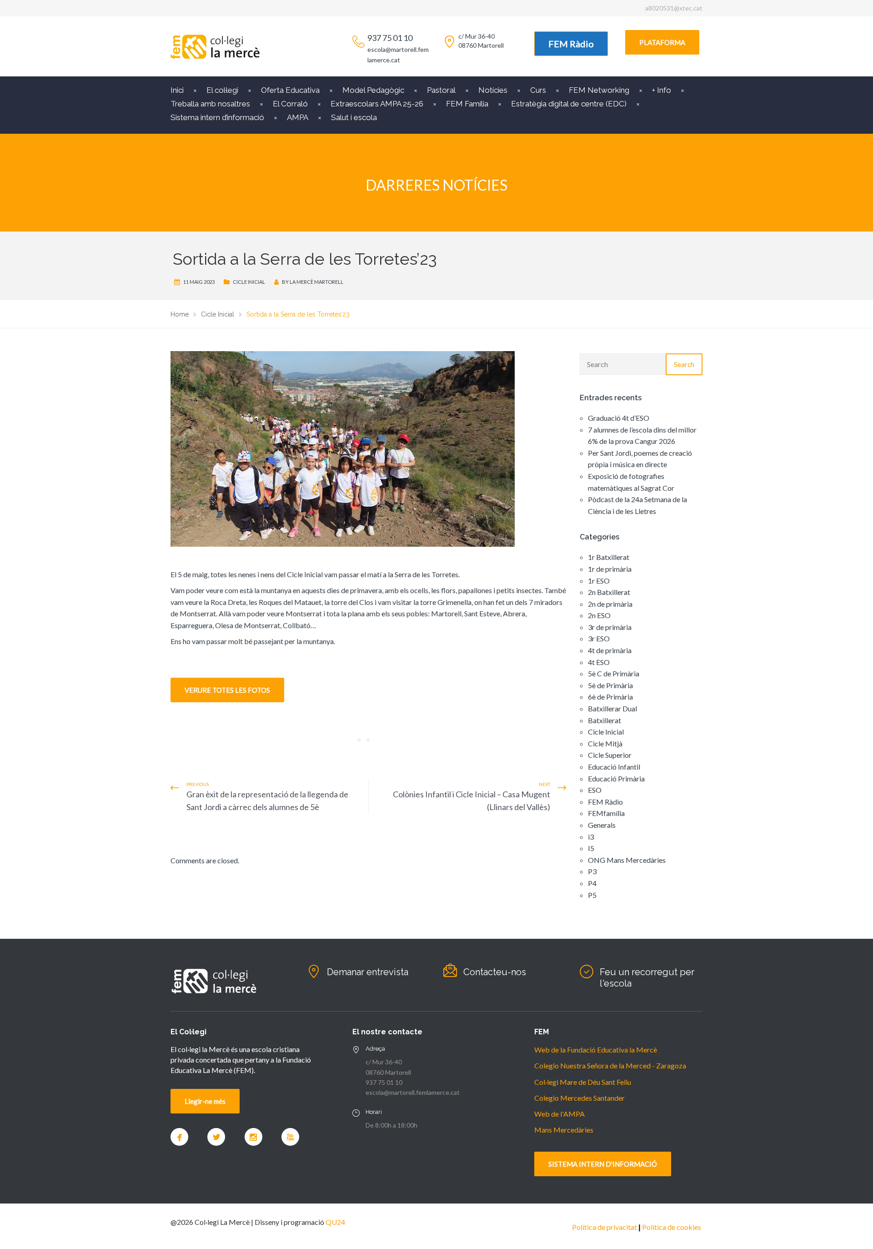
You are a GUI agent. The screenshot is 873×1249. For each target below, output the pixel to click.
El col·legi (222, 90)
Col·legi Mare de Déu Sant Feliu (582, 1082)
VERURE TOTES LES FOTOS (227, 690)
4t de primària (610, 650)
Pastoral (441, 90)
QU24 (335, 1222)
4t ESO (599, 662)
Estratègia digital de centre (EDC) (569, 103)
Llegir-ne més (205, 1101)
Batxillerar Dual (612, 708)
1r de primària (610, 568)
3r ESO (599, 638)
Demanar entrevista (367, 972)
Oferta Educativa (290, 90)
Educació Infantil (614, 766)
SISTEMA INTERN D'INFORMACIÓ (602, 1164)
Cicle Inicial (249, 282)
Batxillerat (604, 720)
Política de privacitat (604, 1227)
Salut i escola (354, 117)
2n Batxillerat (609, 592)
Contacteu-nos (494, 972)
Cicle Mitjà (605, 743)
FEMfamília (606, 813)
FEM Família (467, 103)
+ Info (661, 90)
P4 (592, 883)
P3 (592, 871)
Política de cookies (671, 1227)
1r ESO (599, 580)
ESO (595, 790)
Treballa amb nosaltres (210, 103)
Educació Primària (616, 778)
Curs (538, 90)
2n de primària (610, 603)
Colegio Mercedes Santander (579, 1097)
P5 (592, 895)
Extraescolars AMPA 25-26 (377, 103)
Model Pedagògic (373, 90)
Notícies (492, 90)
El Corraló (290, 103)
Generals (602, 825)
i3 (591, 836)
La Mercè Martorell (316, 282)
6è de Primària (610, 696)
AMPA (297, 117)
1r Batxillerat (608, 557)
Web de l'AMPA (559, 1113)
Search (684, 364)
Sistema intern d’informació (217, 117)
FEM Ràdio (571, 43)
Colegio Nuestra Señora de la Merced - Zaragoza (610, 1065)
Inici (177, 90)
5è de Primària (610, 685)
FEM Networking (599, 90)
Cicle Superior (610, 754)
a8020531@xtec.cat (673, 8)
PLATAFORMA (662, 42)
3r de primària (610, 627)
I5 (591, 848)
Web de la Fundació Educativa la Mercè (595, 1049)
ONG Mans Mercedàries (627, 860)
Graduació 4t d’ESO (618, 417)
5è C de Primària (613, 673)
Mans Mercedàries (563, 1129)
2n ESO (599, 615)
